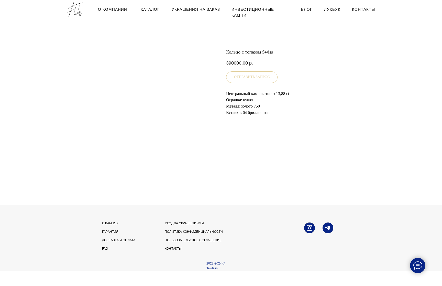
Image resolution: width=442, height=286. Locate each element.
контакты (363, 9)
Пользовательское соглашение (193, 240)
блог (306, 9)
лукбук (332, 9)
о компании (112, 9)
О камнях (110, 223)
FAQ (105, 248)
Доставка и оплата (118, 240)
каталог (150, 9)
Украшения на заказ (196, 9)
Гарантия (110, 232)
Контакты (173, 248)
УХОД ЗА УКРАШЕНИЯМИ (184, 223)
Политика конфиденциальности (194, 232)
